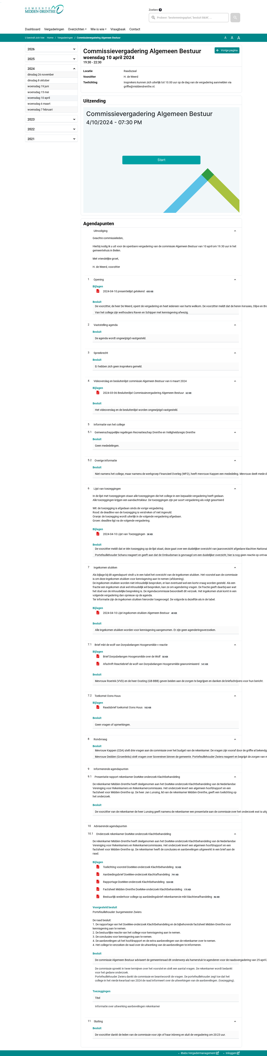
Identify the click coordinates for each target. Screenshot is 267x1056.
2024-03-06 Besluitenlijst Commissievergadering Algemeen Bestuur (146, 392)
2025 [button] (31, 59)
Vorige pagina (229, 50)
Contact (134, 29)
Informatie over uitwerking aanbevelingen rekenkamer (127, 1006)
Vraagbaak (117, 29)
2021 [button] (31, 139)
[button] (235, 17)
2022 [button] (31, 129)
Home (50, 37)
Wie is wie (97, 29)
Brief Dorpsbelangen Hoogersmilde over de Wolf (135, 656)
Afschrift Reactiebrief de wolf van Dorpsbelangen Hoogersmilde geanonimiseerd (155, 664)
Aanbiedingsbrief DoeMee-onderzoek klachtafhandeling (140, 874)
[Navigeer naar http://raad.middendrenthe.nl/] (44, 15)
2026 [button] (31, 49)
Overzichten (76, 29)
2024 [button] (31, 69)
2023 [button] (31, 119)
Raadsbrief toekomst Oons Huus (126, 707)
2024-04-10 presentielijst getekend (127, 291)
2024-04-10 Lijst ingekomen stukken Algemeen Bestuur (139, 612)
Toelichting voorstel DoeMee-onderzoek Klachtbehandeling (141, 867)
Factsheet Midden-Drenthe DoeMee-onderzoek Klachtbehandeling (146, 889)
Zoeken (153, 9)
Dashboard (32, 29)
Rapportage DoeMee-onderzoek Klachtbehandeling (137, 881)
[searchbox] (189, 17)
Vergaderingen (54, 29)
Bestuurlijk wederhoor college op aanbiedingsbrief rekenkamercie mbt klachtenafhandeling (161, 896)
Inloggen (231, 1053)
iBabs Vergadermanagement (198, 1053)
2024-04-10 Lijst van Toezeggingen (127, 534)
